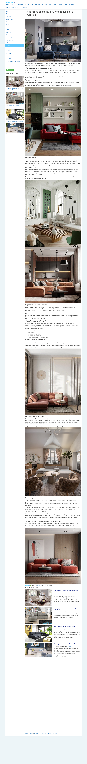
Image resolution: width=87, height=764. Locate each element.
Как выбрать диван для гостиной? (14, 121)
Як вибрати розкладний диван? (14, 133)
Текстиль (60, 4)
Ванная (7, 4)
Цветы (65, 4)
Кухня (32, 4)
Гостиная (13, 4)
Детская (27, 4)
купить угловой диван (36, 177)
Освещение (9, 48)
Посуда (8, 29)
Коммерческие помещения (12, 7)
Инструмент (10, 40)
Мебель (8, 45)
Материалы (9, 37)
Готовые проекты (24, 7)
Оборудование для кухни (13, 27)
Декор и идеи (20, 4)
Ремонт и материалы (46, 4)
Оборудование (10, 42)
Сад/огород (71, 4)
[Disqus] (53, 678)
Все (7, 11)
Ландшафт (37, 4)
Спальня (54, 4)
